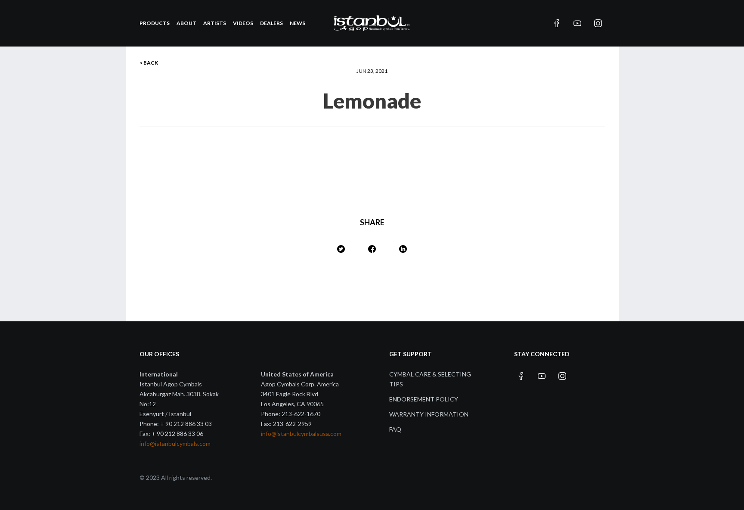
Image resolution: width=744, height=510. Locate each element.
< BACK (149, 62)
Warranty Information (428, 414)
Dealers (271, 23)
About (186, 23)
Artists (214, 23)
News (297, 23)
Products (155, 23)
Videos (243, 23)
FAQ (395, 429)
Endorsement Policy (423, 399)
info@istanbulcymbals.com (175, 443)
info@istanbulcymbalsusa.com (301, 433)
